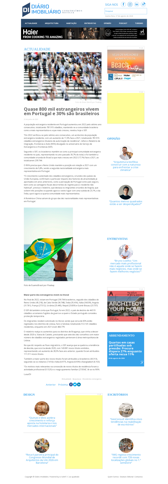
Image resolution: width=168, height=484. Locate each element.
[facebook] (71, 384)
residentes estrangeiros (92, 379)
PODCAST (123, 23)
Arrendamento (122, 335)
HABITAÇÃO (71, 23)
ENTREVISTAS (90, 23)
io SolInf (62, 477)
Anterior (51, 384)
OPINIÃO (107, 23)
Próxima (63, 384)
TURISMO (139, 23)
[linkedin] (79, 384)
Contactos (138, 477)
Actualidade (67, 379)
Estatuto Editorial (126, 477)
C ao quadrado (73, 477)
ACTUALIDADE (31, 23)
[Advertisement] (125, 108)
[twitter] (75, 384)
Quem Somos (113, 477)
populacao (77, 379)
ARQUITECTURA (51, 23)
